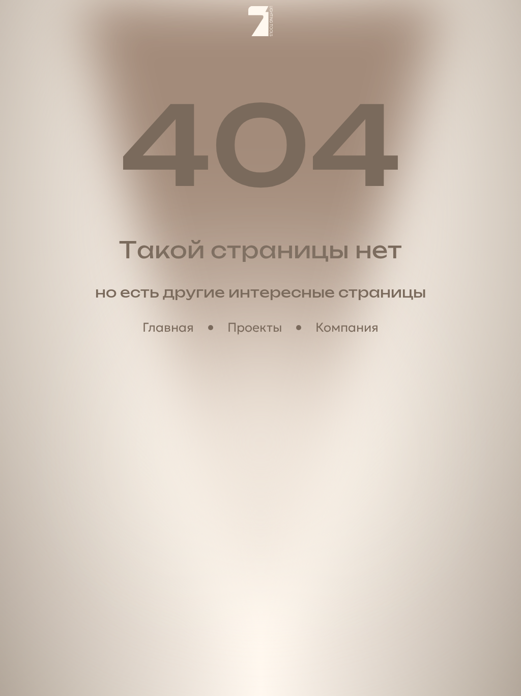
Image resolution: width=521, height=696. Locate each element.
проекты (254, 327)
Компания (347, 327)
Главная (168, 327)
